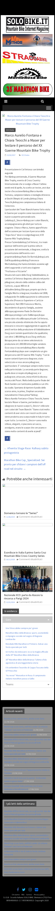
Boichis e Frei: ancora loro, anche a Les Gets (24, 718)
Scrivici (29, 894)
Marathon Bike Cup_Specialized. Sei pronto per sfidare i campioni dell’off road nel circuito (24, 464)
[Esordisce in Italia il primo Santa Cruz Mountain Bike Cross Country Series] (27, 524)
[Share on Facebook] (7, 162)
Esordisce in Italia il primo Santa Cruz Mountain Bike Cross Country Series (25, 554)
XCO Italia (10, 130)
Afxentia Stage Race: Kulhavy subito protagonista (26, 450)
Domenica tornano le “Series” (21, 513)
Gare (8, 619)
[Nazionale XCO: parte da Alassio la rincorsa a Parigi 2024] (27, 567)
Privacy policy (39, 894)
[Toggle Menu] (48, 108)
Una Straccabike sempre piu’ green (22, 628)
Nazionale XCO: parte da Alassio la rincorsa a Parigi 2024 (23, 596)
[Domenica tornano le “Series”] (27, 485)
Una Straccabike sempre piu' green (20, 859)
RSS (23, 894)
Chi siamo (16, 894)
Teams (9, 684)
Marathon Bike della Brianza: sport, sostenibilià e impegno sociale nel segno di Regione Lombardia (27, 636)
